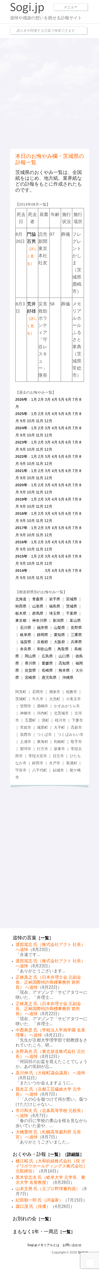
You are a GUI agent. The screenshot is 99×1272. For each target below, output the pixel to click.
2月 (41, 399)
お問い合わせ (72, 1245)
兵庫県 (76, 642)
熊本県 (64, 670)
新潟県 (58, 620)
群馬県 (37, 613)
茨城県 (71, 606)
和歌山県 (44, 649)
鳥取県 (63, 649)
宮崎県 (30, 677)
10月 (31, 421)
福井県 (42, 627)
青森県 (37, 599)
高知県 (64, 663)
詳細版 (73, 1154)
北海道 (20, 599)
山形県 (37, 606)
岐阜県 (25, 635)
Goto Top (90, 1263)
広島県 (47, 656)
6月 (68, 399)
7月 (75, 399)
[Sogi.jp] (27, 12)
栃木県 (20, 613)
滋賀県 (25, 642)
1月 (34, 399)
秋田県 (20, 606)
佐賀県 (30, 670)
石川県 (25, 627)
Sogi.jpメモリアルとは (43, 1245)
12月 (48, 421)
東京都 (20, 620)
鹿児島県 (49, 677)
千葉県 (71, 613)
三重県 (76, 635)
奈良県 (25, 649)
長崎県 (47, 670)
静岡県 (42, 635)
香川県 (30, 663)
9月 (23, 421)
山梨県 (59, 627)
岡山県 (30, 656)
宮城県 (71, 599)
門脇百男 (32, 249)
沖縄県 (67, 677)
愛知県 (59, 635)
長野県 (76, 627)
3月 (48, 399)
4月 (55, 399)
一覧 (45, 938)
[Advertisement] (49, 92)
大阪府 (59, 642)
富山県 (75, 620)
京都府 (42, 642)
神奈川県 (39, 620)
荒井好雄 (32, 318)
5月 (61, 399)
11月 (39, 421)
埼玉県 (54, 613)
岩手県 (54, 599)
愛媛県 (47, 663)
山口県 (64, 656)
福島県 (54, 606)
